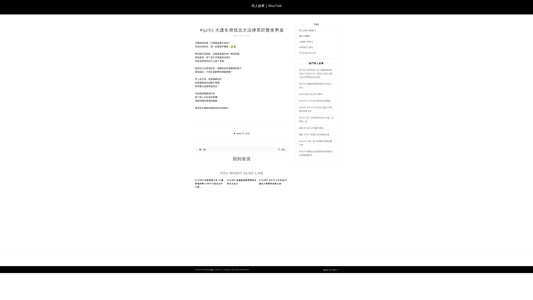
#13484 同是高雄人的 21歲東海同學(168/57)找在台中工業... (209, 183)
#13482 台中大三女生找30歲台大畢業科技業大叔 (273, 182)
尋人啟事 (246, 133)
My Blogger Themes (213, 269)
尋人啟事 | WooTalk (266, 5)
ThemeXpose (244, 269)
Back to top (330, 270)
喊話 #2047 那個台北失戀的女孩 (314, 134)
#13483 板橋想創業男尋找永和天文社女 (242, 182)
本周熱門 (303, 47)
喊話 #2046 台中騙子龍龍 (311, 128)
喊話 (301, 36)
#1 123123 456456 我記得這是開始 (315, 100)
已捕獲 (302, 41)
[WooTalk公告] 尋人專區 (310, 94)
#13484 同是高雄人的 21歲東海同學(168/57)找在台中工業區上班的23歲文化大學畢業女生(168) (315, 74)
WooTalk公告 (305, 53)
